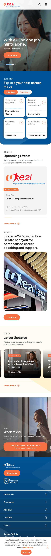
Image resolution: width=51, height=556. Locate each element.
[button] (4, 64)
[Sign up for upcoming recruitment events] (44, 102)
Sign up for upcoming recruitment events (34, 102)
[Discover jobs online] (21, 122)
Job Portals (10, 135)
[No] (47, 547)
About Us (8, 510)
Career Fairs (34, 114)
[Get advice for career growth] (21, 101)
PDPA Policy (28, 547)
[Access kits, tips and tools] (44, 122)
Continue (26, 552)
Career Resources (36, 135)
